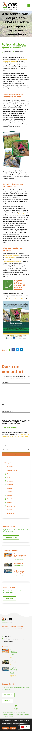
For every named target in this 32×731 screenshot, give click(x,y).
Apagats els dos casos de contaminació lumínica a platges (20, 571)
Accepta (5, 728)
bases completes (10, 257)
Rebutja (13, 728)
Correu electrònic (8, 411)
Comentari (6, 382)
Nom (4, 404)
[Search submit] (16, 454)
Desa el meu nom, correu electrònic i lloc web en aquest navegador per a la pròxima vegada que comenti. (16, 421)
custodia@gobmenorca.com (12, 261)
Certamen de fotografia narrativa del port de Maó (20, 555)
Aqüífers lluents (18, 563)
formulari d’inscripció (17, 214)
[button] (28, 5)
